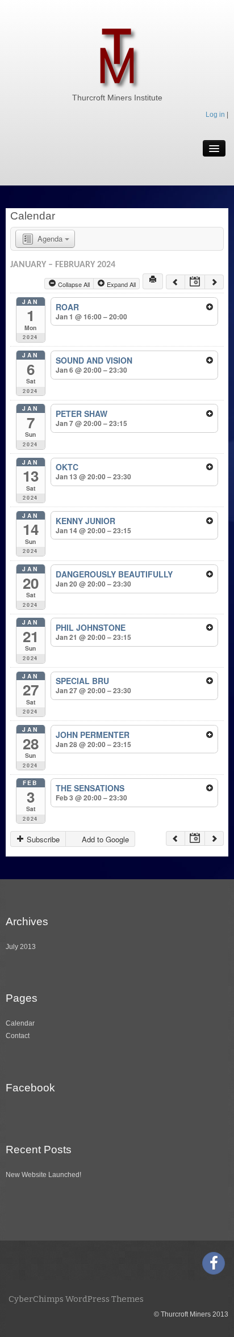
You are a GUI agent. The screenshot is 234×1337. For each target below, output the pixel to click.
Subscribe (42, 839)
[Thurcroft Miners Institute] (117, 56)
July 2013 (21, 947)
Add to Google (104, 839)
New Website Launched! (43, 1175)
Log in (215, 115)
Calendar (20, 1023)
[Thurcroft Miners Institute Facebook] (213, 1263)
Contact (18, 1036)
